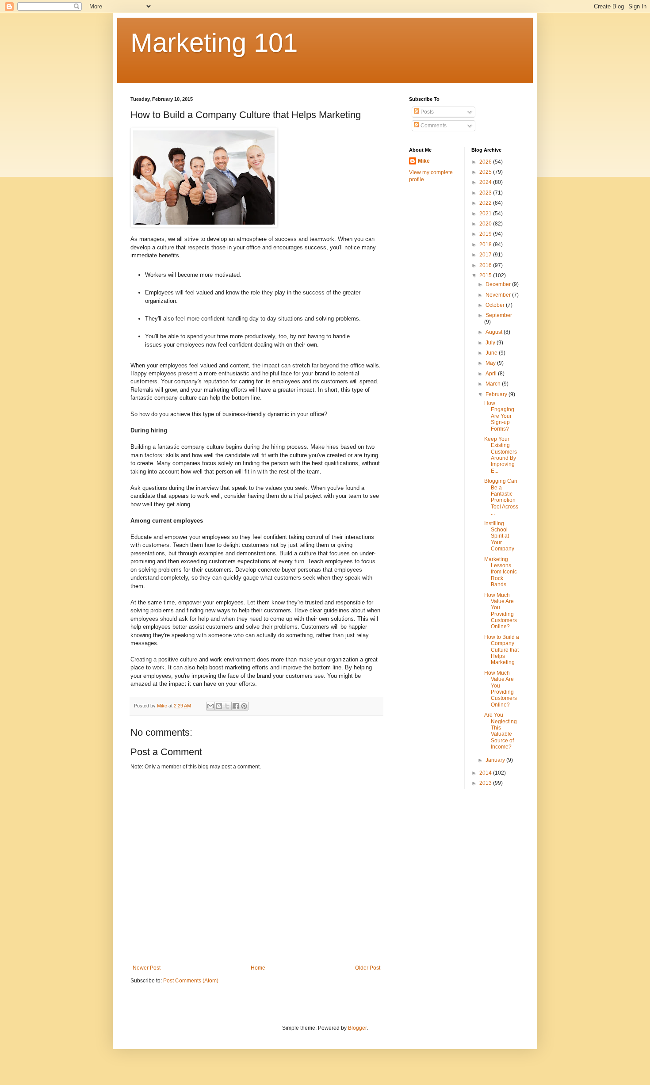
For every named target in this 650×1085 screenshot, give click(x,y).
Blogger (357, 1028)
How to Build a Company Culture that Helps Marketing (501, 650)
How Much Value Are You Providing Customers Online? (500, 611)
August (495, 332)
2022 (486, 203)
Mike (424, 161)
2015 (486, 275)
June (492, 353)
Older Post (367, 968)
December (499, 284)
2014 (486, 773)
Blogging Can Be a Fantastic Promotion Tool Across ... (501, 497)
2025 (486, 172)
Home (258, 968)
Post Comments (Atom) (190, 981)
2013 (486, 783)
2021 (486, 213)
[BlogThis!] (218, 706)
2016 (486, 265)
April (492, 374)
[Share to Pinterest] (244, 706)
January (496, 760)
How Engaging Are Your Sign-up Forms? (499, 416)
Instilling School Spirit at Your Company (499, 536)
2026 (486, 162)
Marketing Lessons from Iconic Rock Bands (500, 572)
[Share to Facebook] (235, 706)
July (491, 343)
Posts (426, 112)
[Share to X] (227, 706)
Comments (433, 125)
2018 (486, 244)
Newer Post (147, 968)
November (499, 295)
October (496, 305)
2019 (486, 234)
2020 (486, 224)
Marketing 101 (214, 42)
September (499, 315)
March (494, 384)
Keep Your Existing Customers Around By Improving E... (500, 455)
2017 (486, 255)
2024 (486, 182)
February (497, 394)
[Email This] (210, 706)
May (491, 363)
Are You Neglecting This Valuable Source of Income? (500, 731)
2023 (486, 193)
